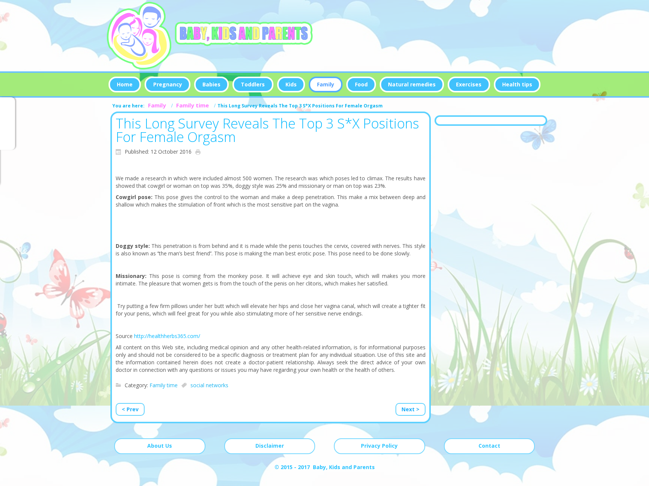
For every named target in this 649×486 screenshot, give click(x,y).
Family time (192, 105)
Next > (410, 409)
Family (157, 105)
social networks (209, 385)
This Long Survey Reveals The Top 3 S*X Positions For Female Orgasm (267, 130)
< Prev (130, 409)
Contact (489, 445)
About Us (159, 445)
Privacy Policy (379, 445)
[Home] (210, 35)
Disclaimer (269, 445)
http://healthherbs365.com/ (167, 336)
